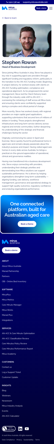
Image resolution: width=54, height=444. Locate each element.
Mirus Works (7, 310)
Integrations (7, 320)
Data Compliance (8, 440)
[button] (41, 8)
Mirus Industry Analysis (12, 405)
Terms (37, 440)
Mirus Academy (9, 354)
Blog (4, 390)
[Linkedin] (20, 429)
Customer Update (10, 377)
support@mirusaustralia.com (35, 2)
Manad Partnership (10, 271)
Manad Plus (7, 315)
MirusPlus (6, 294)
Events (5, 411)
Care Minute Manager (11, 305)
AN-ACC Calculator (10, 416)
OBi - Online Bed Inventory (14, 281)
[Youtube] (27, 429)
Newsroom (7, 400)
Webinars (6, 395)
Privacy (19, 440)
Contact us (7, 367)
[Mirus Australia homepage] (9, 8)
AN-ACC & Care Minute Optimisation (18, 333)
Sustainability (28, 440)
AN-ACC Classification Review (15, 338)
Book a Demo (27, 224)
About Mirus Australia (11, 266)
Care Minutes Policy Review (14, 343)
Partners (5, 276)
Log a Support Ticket (11, 372)
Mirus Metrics (8, 299)
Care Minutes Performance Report (17, 348)
